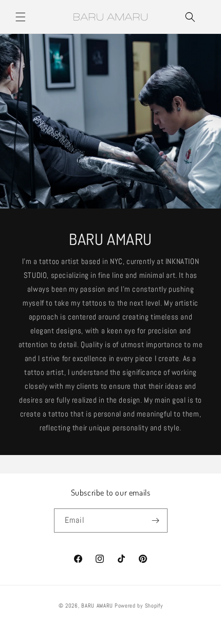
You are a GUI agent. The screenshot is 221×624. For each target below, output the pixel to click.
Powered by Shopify (139, 605)
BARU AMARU (97, 605)
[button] (20, 17)
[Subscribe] (155, 520)
